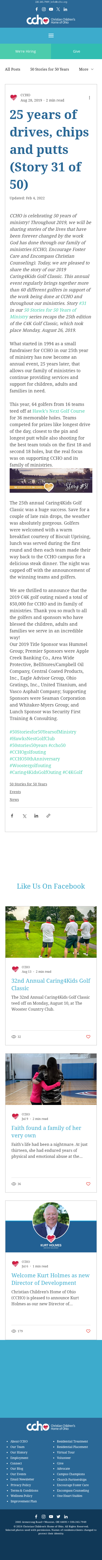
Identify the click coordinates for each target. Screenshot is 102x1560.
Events (15, 791)
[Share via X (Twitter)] (24, 815)
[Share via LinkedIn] (36, 815)
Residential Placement (72, 1447)
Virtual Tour (66, 1452)
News (14, 799)
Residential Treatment (72, 1441)
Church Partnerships (71, 1479)
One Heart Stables (69, 1496)
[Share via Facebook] (12, 815)
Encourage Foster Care (73, 1485)
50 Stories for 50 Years (49, 69)
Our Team (17, 1447)
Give (60, 1463)
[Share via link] (48, 815)
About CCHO (19, 1441)
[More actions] (89, 98)
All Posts (12, 69)
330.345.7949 (42, 1)
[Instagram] (43, 9)
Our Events (18, 1474)
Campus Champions (71, 1474)
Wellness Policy (21, 1496)
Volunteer (64, 1458)
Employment (19, 1458)
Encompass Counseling (73, 1490)
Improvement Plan (24, 1501)
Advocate (63, 1468)
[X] (58, 9)
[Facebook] (36, 9)
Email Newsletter (22, 1479)
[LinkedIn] (65, 9)
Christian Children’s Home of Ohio (43, 1526)
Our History (18, 1452)
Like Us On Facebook (51, 886)
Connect (16, 1463)
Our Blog (16, 1468)
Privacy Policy (21, 1485)
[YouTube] (51, 9)
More (83, 69)
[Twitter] (58, 1516)
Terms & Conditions (24, 1490)
